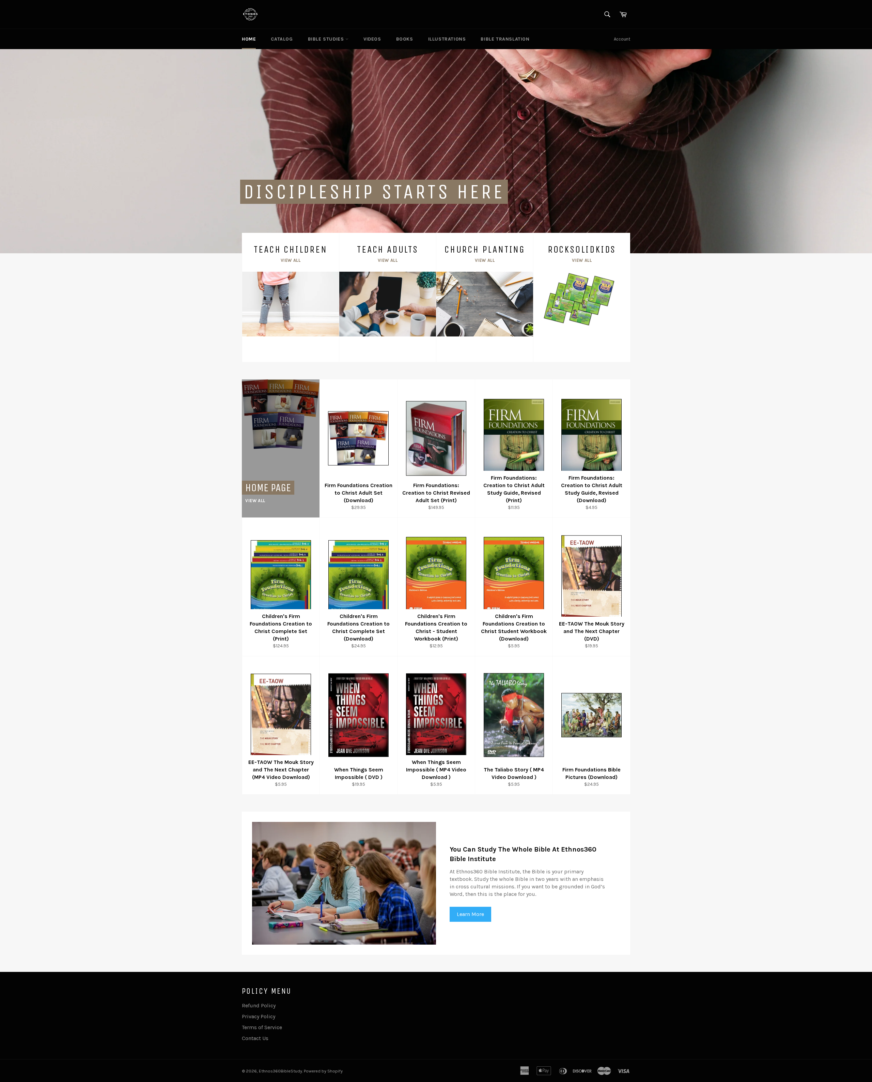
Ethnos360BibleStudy (280, 1070)
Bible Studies (326, 39)
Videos (372, 39)
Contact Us (255, 1038)
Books (404, 39)
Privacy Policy (258, 1016)
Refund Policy (259, 1005)
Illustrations (447, 39)
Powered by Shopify (323, 1070)
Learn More (470, 914)
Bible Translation (505, 39)
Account (622, 39)
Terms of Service (262, 1027)
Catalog (282, 39)
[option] (436, 151)
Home (249, 39)
